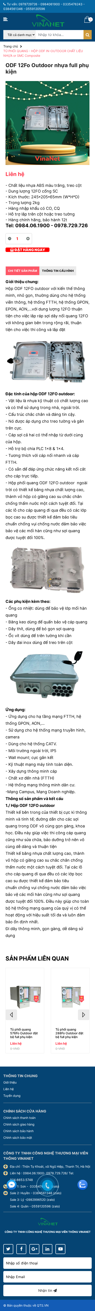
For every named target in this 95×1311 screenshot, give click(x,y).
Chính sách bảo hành (18, 1131)
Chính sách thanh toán (19, 1117)
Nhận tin (45, 1290)
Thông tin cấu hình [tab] (58, 270)
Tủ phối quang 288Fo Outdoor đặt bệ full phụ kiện (69, 1033)
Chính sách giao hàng (18, 1124)
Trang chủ (10, 46)
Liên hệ (8, 1089)
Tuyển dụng (12, 1095)
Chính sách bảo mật (17, 1137)
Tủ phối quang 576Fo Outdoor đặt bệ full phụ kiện (24, 1033)
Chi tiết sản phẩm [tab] (22, 270)
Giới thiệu (10, 1082)
